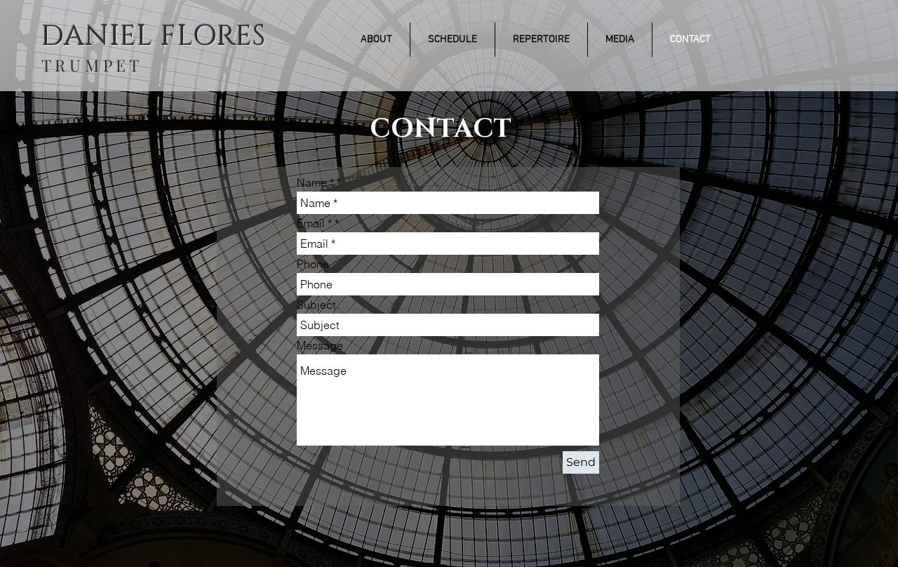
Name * (315, 182)
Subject (316, 304)
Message (320, 345)
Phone (313, 263)
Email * (314, 223)
